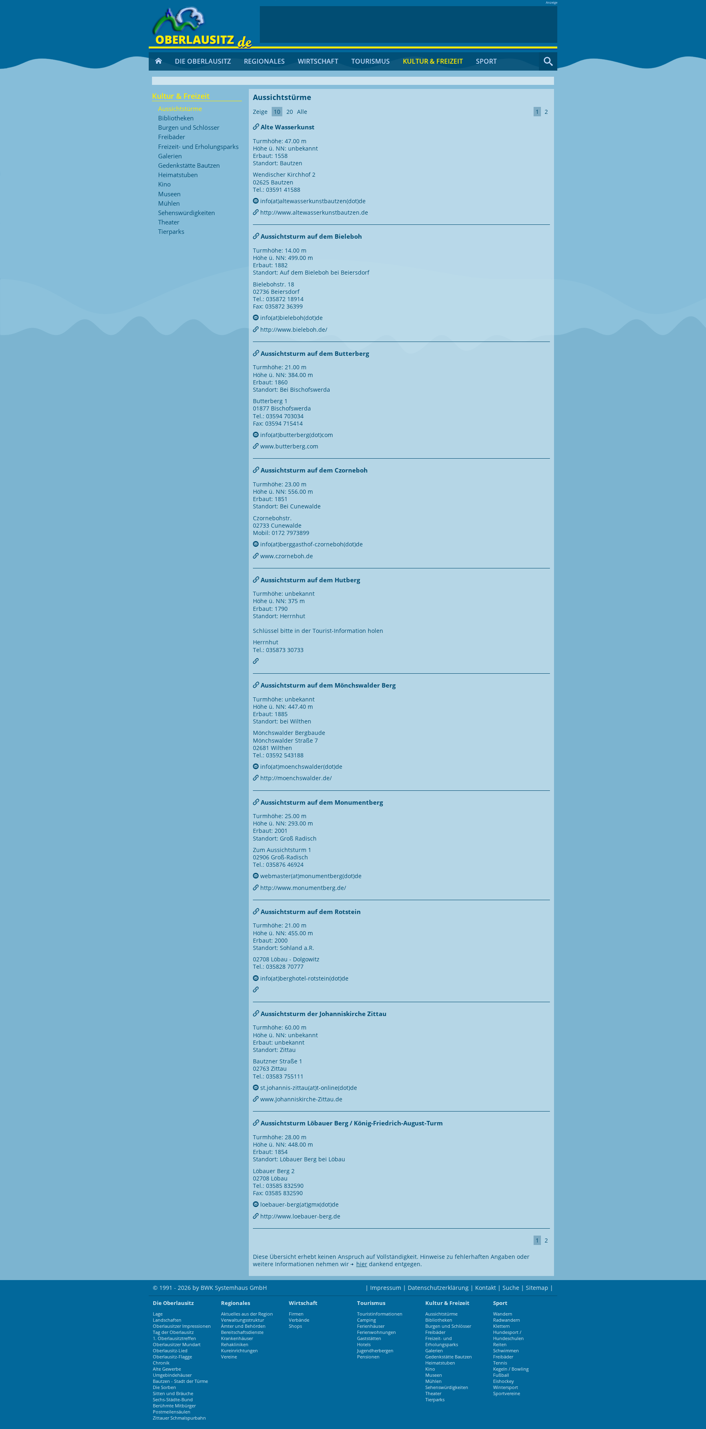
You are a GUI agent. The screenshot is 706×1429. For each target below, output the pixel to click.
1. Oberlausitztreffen (174, 1338)
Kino (164, 184)
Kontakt (485, 1287)
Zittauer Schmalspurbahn (179, 1418)
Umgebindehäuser (172, 1375)
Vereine (229, 1357)
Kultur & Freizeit (433, 61)
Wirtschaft (318, 61)
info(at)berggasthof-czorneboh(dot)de (311, 544)
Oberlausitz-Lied (170, 1350)
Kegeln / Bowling (511, 1369)
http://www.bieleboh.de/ (293, 329)
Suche (511, 1287)
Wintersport (505, 1387)
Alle (302, 111)
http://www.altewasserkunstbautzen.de (313, 212)
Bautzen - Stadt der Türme (180, 1381)
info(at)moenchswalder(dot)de (300, 766)
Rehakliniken (234, 1344)
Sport (486, 61)
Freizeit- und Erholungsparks (198, 147)
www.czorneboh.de (286, 556)
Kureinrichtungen (239, 1350)
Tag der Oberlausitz (173, 1332)
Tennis (500, 1363)
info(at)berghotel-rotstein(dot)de (304, 978)
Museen (169, 194)
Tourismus (370, 61)
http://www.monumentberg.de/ (302, 888)
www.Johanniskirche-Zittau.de (300, 1099)
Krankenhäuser (237, 1338)
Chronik (161, 1363)
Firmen (296, 1314)
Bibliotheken (176, 118)
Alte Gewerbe (167, 1369)
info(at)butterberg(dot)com (296, 435)
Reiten (500, 1344)
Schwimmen (506, 1350)
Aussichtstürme (180, 109)
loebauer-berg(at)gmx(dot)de (299, 1204)
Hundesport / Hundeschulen (508, 1335)
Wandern (502, 1314)
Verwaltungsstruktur (242, 1320)
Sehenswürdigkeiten (186, 213)
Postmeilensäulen (171, 1412)
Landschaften (167, 1320)
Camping (366, 1320)
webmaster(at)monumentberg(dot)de (310, 876)
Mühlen (169, 203)
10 (277, 111)
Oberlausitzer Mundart (177, 1344)
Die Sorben (164, 1387)
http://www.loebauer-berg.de (299, 1216)
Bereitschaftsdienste (242, 1332)
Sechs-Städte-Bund (173, 1399)
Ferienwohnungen (376, 1332)
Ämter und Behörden (243, 1326)
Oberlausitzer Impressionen (182, 1326)
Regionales (264, 61)
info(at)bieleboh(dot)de (291, 318)
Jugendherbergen (375, 1350)
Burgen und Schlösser (188, 127)
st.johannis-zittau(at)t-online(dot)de (308, 1088)
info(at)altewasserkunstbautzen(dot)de (312, 201)
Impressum (385, 1287)
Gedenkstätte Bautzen (189, 165)
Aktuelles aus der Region (247, 1314)
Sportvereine (506, 1393)
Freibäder (171, 137)
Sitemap (537, 1287)
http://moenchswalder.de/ (295, 778)
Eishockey (503, 1381)
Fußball (501, 1375)
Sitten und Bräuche (173, 1393)
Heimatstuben (178, 175)
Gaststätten (369, 1338)
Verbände (299, 1320)
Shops (295, 1326)
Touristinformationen (379, 1314)
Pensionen (368, 1357)
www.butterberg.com (288, 446)
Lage (158, 1314)
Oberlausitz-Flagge (172, 1357)
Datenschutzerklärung (438, 1287)
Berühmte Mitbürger (174, 1405)
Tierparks (171, 231)
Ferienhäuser (370, 1326)
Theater (168, 222)
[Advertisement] (408, 24)
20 (289, 111)
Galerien (170, 156)
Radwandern (506, 1320)
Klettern (501, 1326)
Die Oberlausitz (203, 61)
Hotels (364, 1344)
